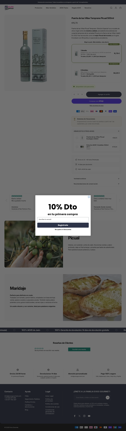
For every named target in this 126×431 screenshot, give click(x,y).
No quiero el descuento (63, 229)
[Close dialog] (89, 197)
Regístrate (63, 225)
